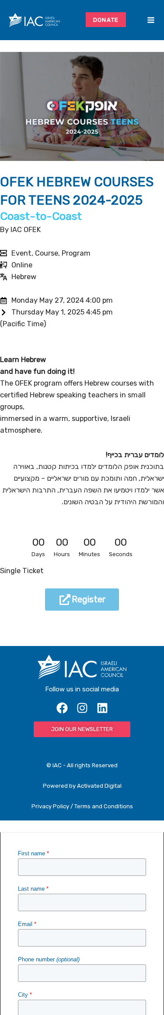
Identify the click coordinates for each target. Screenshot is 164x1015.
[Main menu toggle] (150, 20)
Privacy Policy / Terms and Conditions (82, 806)
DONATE (106, 19)
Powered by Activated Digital (82, 786)
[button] (138, 20)
